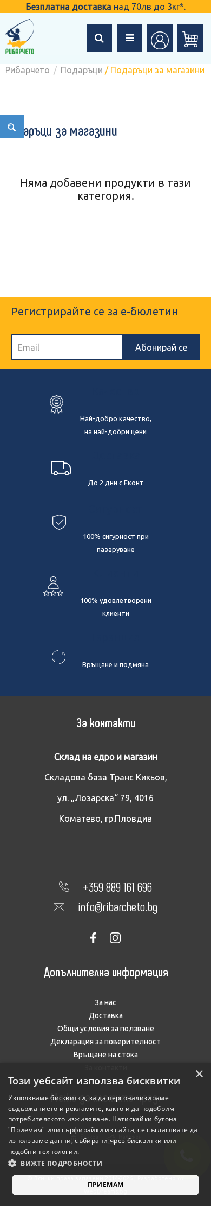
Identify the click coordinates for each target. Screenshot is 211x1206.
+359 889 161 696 (117, 886)
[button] (105, 1163)
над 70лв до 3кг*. (106, 6)
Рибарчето (27, 70)
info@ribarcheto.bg (117, 906)
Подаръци (82, 70)
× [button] (199, 1074)
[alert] (105, 1134)
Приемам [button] (106, 1184)
